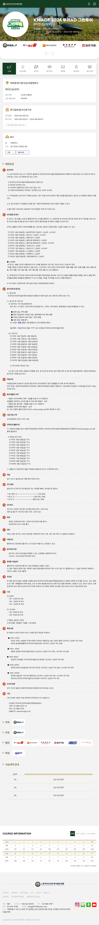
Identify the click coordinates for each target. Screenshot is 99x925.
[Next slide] (52, 53)
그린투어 (6, 893)
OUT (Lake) (80, 834)
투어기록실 (24, 893)
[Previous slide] (46, 53)
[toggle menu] (94, 4)
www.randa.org (39, 409)
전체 (72, 834)
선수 (32, 893)
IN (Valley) (91, 834)
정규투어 (14, 893)
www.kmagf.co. (84, 429)
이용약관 (6, 897)
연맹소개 (46, 893)
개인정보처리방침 (17, 897)
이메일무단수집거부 (33, 897)
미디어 (38, 893)
